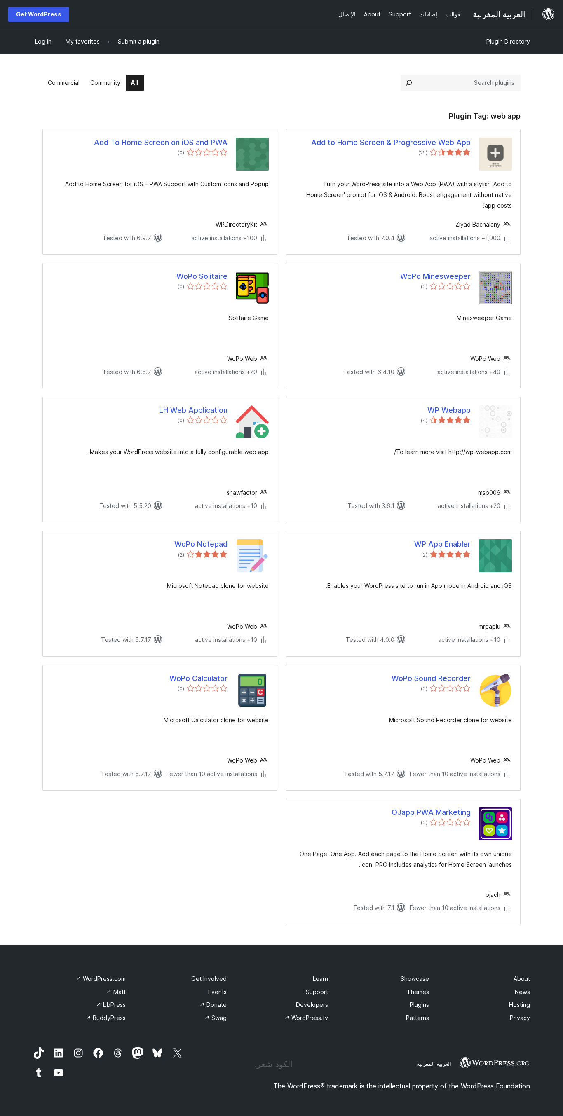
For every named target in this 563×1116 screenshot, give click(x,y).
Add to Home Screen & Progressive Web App (391, 142)
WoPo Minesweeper (435, 276)
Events (217, 991)
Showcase (415, 978)
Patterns (417, 1017)
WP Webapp (449, 410)
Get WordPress (38, 14)
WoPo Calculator (198, 678)
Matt (116, 991)
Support (317, 991)
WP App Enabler (442, 544)
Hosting (519, 1004)
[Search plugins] (409, 83)
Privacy (520, 1017)
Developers (312, 1004)
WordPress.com (101, 978)
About (522, 978)
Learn (320, 978)
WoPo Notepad (201, 544)
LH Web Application (193, 410)
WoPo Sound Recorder (431, 678)
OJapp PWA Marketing (431, 812)
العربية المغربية (434, 1063)
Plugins (419, 1004)
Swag (215, 1017)
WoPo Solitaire (202, 276)
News (522, 991)
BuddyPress (106, 1017)
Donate (213, 1004)
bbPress (111, 1004)
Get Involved (209, 978)
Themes (418, 991)
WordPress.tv (306, 1017)
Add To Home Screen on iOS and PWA (161, 142)
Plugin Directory (508, 41)
